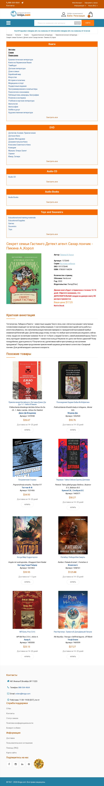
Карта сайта (11, 753)
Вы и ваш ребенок (67, 264)
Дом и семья (13, 71)
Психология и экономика (18, 92)
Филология (13, 104)
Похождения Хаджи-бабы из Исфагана (73, 402)
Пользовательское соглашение (19, 743)
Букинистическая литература (20, 60)
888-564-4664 (14, 3)
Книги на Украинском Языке (20, 63)
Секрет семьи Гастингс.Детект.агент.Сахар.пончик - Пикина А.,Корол (31, 37)
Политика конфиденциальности (19, 723)
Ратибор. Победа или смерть (73, 557)
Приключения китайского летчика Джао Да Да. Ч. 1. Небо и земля (27, 403)
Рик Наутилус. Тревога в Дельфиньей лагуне (73, 632)
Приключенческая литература (66, 35)
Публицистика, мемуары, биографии (23, 95)
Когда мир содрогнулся (27, 557)
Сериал (11, 154)
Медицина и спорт (16, 83)
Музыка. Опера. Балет (17, 151)
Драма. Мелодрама (16, 139)
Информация (79, 6)
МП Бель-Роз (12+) (27, 632)
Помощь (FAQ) (12, 748)
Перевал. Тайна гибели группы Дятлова (73, 480)
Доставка (10, 738)
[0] (93, 13)
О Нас (8, 709)
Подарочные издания (17, 86)
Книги (26, 35)
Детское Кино (14, 136)
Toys (10, 229)
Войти (69, 16)
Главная (9, 35)
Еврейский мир (14, 74)
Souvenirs (12, 226)
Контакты (10, 713)
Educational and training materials (22, 218)
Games (11, 223)
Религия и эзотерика (17, 98)
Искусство (12, 77)
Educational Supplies (16, 221)
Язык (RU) (92, 6)
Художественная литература (42, 35)
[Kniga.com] (20, 14)
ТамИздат (12, 65)
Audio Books (13, 197)
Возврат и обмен (13, 728)
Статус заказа (12, 718)
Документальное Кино (18, 142)
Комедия (12, 148)
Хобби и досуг (14, 110)
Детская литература (16, 68)
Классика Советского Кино (19, 145)
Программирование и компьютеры (22, 89)
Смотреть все (52, 117)
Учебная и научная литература (21, 101)
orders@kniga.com (22, 694)
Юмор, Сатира (14, 156)
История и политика (16, 80)
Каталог (18, 35)
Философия (13, 107)
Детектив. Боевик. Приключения (22, 133)
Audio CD (12, 177)
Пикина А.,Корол (67, 255)
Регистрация (79, 16)
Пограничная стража (27, 480)
